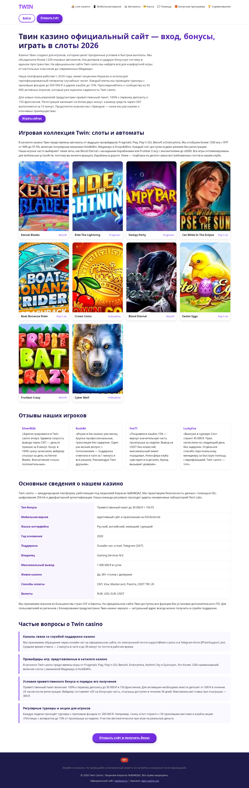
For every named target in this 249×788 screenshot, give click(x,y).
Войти (27, 18)
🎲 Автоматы (132, 6)
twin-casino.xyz (150, 780)
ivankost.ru (121, 780)
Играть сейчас (32, 118)
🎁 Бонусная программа (189, 6)
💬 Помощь (164, 6)
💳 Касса (148, 6)
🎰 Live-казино (80, 6)
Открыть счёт (49, 17)
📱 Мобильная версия (107, 6)
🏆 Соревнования (219, 6)
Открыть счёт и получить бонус (124, 738)
